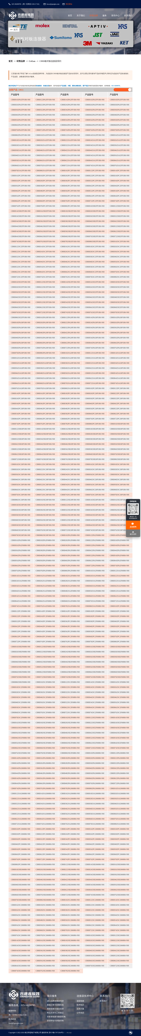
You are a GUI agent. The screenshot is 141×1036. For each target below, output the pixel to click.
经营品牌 (94, 15)
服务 (104, 15)
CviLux (32, 61)
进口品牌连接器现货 (55, 1001)
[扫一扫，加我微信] (130, 1032)
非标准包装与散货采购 (56, 1017)
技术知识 (80, 1005)
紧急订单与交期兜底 (55, 1005)
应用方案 (80, 1009)
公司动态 (80, 1013)
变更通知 (69, 4)
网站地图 (69, 1032)
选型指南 (80, 1001)
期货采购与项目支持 (55, 1009)
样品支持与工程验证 (55, 1013)
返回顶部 (133, 534)
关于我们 (81, 15)
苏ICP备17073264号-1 (56, 1032)
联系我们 (128, 15)
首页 (70, 15)
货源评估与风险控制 (55, 1021)
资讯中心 (115, 15)
